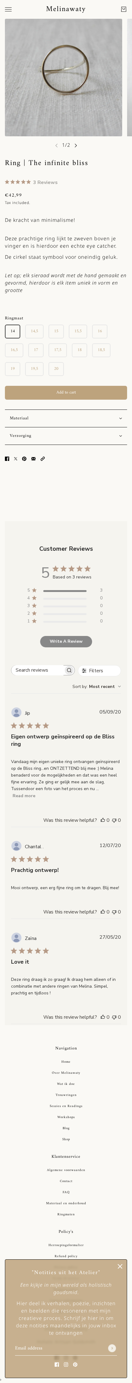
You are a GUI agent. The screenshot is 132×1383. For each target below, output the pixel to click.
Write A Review (66, 641)
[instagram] (66, 1364)
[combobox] (96, 687)
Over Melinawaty (66, 1073)
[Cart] (123, 9)
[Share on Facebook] (7, 458)
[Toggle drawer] (8, 9)
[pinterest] (75, 1364)
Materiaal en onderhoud (66, 1203)
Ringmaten (66, 1214)
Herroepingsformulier (66, 1245)
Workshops (66, 1117)
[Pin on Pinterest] (24, 458)
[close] (120, 1266)
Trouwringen (66, 1095)
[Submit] (112, 1349)
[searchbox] (37, 670)
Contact (66, 1181)
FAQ (66, 1192)
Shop (66, 1139)
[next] (75, 145)
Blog (66, 1128)
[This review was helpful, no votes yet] (103, 820)
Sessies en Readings (66, 1106)
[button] (42, 458)
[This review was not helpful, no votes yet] (114, 820)
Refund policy (66, 1256)
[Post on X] (16, 458)
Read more (24, 796)
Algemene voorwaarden (66, 1170)
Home (66, 1062)
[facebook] (56, 1364)
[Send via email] (33, 458)
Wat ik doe (66, 1084)
